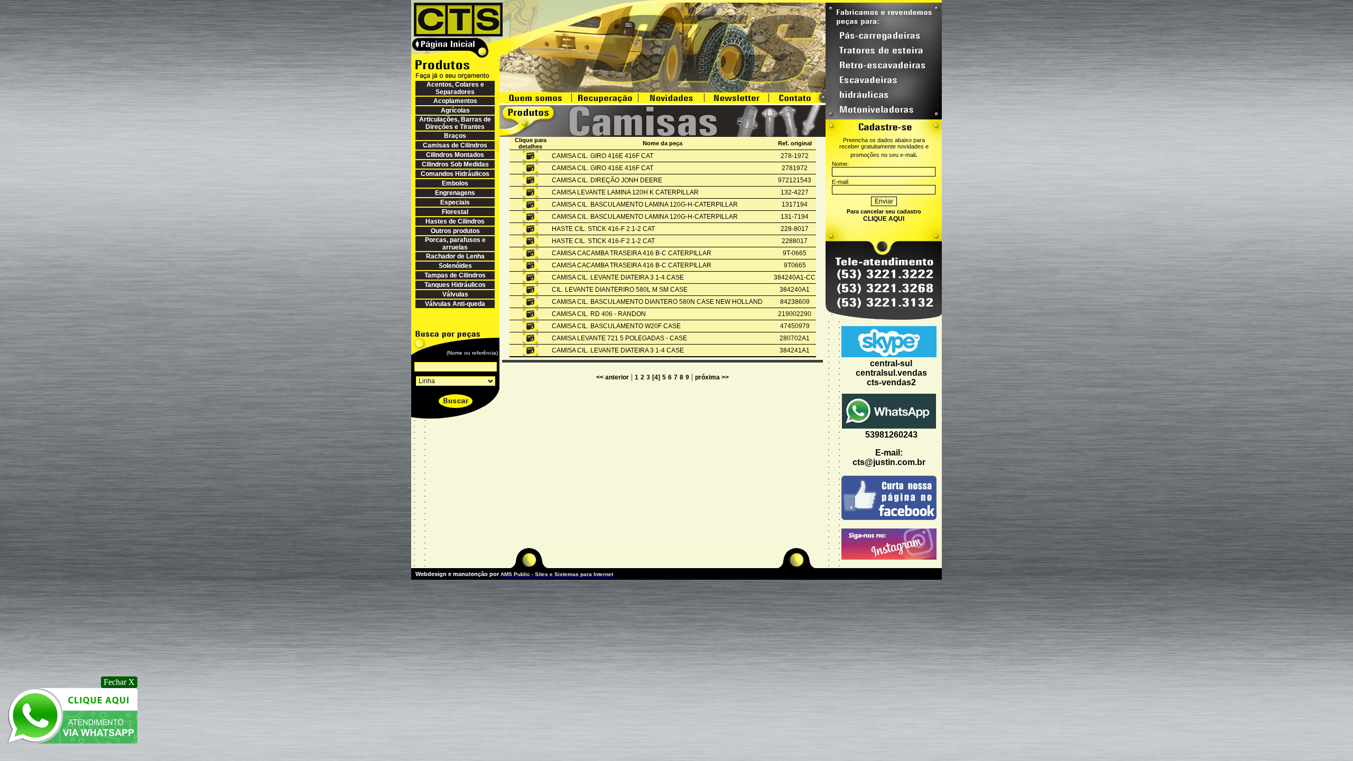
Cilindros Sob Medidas (455, 164)
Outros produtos (455, 231)
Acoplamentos (455, 101)
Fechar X (119, 682)
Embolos (455, 183)
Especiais (455, 202)
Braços (455, 136)
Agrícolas (455, 110)
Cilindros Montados (455, 155)
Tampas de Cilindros (455, 275)
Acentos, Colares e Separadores (455, 88)
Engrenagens (455, 193)
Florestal (455, 212)
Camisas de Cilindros (455, 145)
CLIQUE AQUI (883, 218)
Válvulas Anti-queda (455, 304)
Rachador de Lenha (455, 256)
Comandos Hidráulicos (455, 174)
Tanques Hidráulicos (455, 285)
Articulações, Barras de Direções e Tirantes (455, 123)
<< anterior (612, 377)
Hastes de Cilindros (455, 221)
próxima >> (712, 377)
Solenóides (455, 266)
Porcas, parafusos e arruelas (455, 243)
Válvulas (455, 294)
